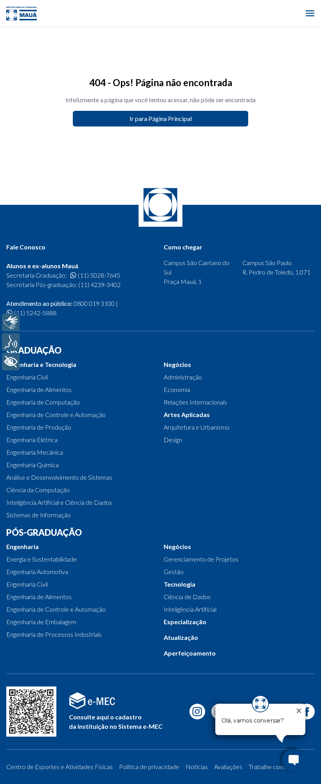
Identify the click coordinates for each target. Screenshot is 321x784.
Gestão (174, 571)
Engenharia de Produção (38, 427)
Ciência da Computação (38, 489)
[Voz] (11, 342)
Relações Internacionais (195, 402)
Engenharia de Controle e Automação (56, 414)
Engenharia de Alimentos (39, 389)
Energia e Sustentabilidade (41, 559)
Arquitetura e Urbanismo (196, 427)
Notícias (197, 766)
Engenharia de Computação (43, 402)
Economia (177, 389)
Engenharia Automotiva (37, 571)
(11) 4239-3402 (99, 284)
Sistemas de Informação (38, 514)
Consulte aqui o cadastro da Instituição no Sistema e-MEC (115, 721)
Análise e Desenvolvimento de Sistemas (59, 477)
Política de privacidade (149, 766)
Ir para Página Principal (161, 118)
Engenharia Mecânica (34, 452)
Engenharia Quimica (32, 464)
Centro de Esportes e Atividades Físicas (59, 766)
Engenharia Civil (27, 377)
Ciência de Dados (187, 596)
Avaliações (228, 766)
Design (173, 439)
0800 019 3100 (94, 303)
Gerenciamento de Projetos (201, 559)
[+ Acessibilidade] (11, 361)
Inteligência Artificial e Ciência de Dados (59, 502)
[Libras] (11, 322)
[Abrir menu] (310, 13)
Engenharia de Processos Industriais (54, 634)
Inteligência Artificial (190, 609)
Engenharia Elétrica (32, 439)
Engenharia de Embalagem (41, 621)
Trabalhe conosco (272, 766)
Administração (183, 377)
